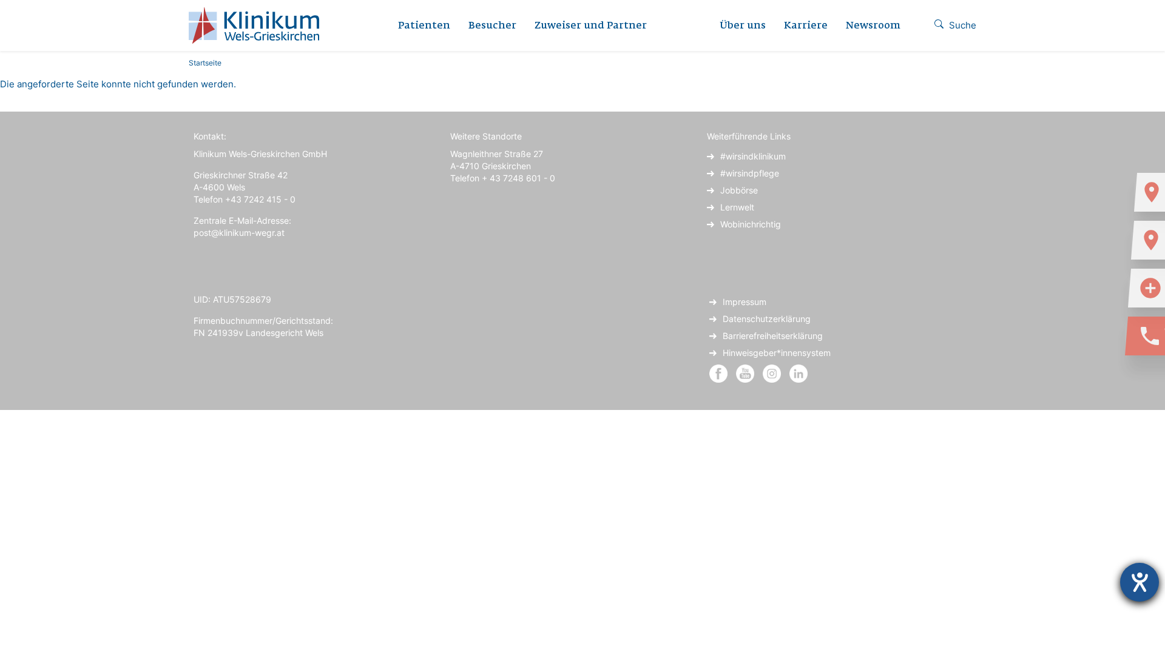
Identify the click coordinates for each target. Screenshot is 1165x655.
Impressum (744, 302)
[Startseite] (258, 25)
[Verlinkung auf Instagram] (773, 372)
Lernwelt (737, 207)
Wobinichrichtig (750, 224)
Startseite (205, 62)
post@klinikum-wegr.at (239, 232)
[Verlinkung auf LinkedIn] (798, 372)
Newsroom (873, 26)
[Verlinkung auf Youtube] (746, 372)
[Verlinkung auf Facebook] (718, 372)
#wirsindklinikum (753, 156)
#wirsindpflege (749, 173)
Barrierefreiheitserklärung (773, 336)
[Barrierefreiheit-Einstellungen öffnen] (1139, 582)
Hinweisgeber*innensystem (777, 353)
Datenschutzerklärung (767, 319)
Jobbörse (739, 190)
